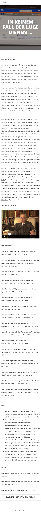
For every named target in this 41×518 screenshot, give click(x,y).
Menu (5, 2)
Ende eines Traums (7, 473)
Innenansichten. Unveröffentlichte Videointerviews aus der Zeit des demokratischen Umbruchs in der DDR (18, 425)
